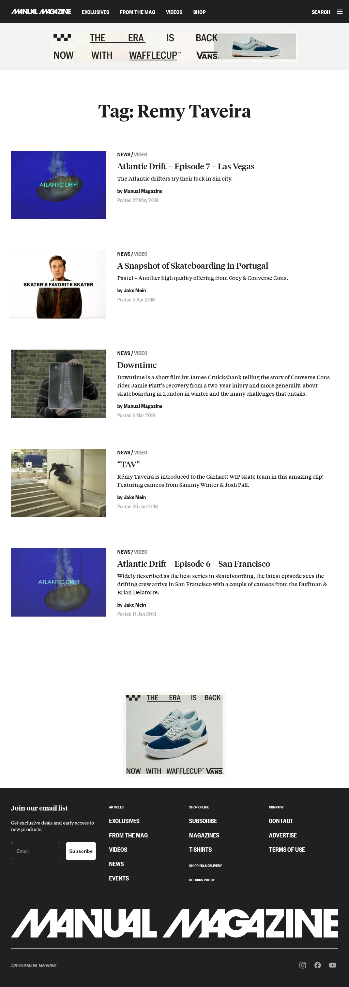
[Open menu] (339, 11)
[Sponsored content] (174, 46)
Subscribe (81, 851)
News (116, 863)
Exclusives (95, 11)
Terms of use (287, 849)
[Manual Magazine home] (35, 11)
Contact (281, 820)
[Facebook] (317, 965)
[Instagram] (302, 965)
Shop (199, 11)
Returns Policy (202, 879)
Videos (174, 11)
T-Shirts (200, 849)
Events (119, 878)
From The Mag (137, 11)
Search (321, 11)
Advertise (283, 834)
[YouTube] (332, 965)
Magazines (204, 834)
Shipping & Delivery (205, 864)
